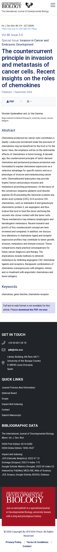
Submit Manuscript (11, 415)
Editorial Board (9, 393)
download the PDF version (32, 309)
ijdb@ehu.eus (15, 349)
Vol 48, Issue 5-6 (12, 35)
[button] (20, 101)
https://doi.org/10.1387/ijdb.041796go (19, 29)
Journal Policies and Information (18, 387)
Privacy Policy (13, 542)
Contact (6, 409)
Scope (5, 398)
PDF (12, 101)
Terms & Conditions (37, 542)
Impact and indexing (12, 404)
